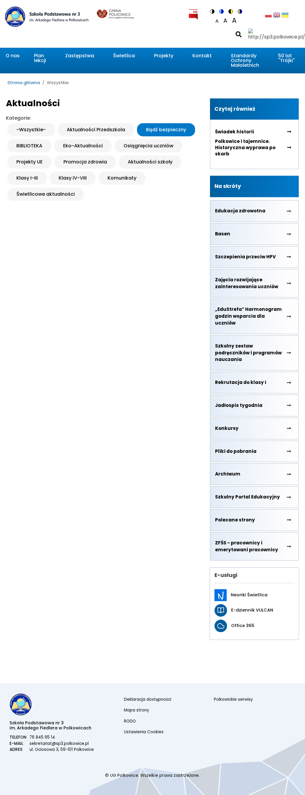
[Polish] (268, 16)
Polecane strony (235, 520)
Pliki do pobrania (235, 451)
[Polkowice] (115, 13)
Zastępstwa (79, 55)
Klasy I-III (27, 178)
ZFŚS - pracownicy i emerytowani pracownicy (246, 546)
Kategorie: (18, 118)
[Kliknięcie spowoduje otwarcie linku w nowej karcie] (193, 13)
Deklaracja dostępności (147, 699)
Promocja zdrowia (85, 161)
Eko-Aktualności (83, 145)
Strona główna (23, 82)
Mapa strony (136, 710)
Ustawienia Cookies (144, 732)
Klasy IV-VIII (73, 178)
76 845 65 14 (42, 737)
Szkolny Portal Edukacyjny (247, 497)
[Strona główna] (46, 25)
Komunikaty (122, 178)
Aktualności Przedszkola (96, 129)
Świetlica (124, 55)
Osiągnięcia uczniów (148, 145)
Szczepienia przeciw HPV (245, 257)
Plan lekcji (40, 58)
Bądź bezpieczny (166, 129)
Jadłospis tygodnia (238, 405)
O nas (13, 55)
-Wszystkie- (31, 129)
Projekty (163, 55)
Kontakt (202, 55)
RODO (130, 721)
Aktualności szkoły (150, 161)
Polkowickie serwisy (233, 699)
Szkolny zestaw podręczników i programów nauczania (248, 353)
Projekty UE (29, 161)
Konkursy (227, 428)
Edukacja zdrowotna (240, 211)
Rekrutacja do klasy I (240, 382)
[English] (276, 16)
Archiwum (227, 474)
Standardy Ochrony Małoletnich (245, 60)
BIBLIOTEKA (29, 145)
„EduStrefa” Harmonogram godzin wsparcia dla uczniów (248, 316)
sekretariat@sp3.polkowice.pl (59, 743)
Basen (222, 234)
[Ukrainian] (285, 16)
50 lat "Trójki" (286, 58)
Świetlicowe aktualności (45, 194)
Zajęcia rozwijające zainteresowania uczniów (246, 283)
